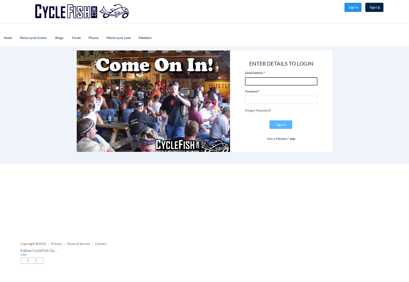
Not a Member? (281, 139)
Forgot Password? (258, 110)
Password (251, 91)
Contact (101, 244)
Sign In (281, 125)
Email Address (254, 73)
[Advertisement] (204, 206)
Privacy (56, 244)
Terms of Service (78, 244)
